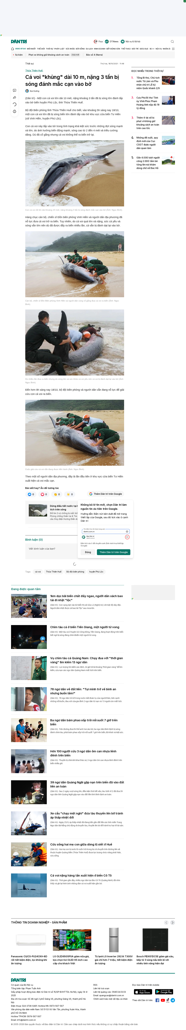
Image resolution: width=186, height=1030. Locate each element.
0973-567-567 (56, 1006)
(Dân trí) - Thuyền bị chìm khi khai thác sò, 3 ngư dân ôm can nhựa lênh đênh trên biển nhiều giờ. (86, 762)
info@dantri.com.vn (26, 1020)
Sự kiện (19, 54)
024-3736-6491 (29, 1006)
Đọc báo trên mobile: (145, 985)
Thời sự (29, 63)
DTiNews (114, 41)
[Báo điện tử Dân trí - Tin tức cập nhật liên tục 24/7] (19, 42)
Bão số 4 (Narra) (94, 54)
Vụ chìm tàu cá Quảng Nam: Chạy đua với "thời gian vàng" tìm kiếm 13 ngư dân (86, 660)
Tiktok (167, 1000)
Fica (101, 41)
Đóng (88, 552)
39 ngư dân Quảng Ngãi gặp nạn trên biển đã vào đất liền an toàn (87, 784)
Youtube (163, 1000)
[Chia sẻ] (14, 97)
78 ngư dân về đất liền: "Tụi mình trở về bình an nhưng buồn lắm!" (83, 691)
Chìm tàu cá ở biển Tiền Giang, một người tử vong (84, 627)
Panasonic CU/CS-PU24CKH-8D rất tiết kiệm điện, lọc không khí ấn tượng (29, 960)
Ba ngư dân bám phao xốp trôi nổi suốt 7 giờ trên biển (84, 722)
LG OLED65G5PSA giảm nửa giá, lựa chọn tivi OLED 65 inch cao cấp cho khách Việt (71, 960)
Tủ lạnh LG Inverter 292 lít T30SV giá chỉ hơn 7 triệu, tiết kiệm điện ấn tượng (114, 960)
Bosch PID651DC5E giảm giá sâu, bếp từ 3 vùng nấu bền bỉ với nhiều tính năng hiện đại (155, 960)
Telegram (173, 1000)
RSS (95, 985)
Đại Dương (34, 91)
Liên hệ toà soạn (101, 988)
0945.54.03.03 (119, 992)
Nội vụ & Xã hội (133, 41)
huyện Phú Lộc (96, 571)
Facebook (157, 1000)
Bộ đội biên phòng (75, 571)
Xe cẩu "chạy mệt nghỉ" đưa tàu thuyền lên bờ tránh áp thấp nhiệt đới (86, 815)
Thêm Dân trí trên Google (108, 493)
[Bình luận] (14, 90)
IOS (143, 992)
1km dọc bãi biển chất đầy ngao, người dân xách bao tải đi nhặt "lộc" (86, 598)
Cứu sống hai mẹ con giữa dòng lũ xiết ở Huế (81, 844)
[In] (14, 111)
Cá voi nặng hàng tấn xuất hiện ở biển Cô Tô (81, 875)
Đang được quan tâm (26, 589)
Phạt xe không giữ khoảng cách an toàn (54, 54)
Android (164, 992)
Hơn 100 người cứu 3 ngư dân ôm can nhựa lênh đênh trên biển (83, 753)
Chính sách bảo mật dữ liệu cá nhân (110, 999)
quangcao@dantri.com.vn (111, 995)
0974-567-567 (34, 1016)
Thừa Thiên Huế (53, 571)
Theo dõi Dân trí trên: (142, 1000)
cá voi (38, 571)
